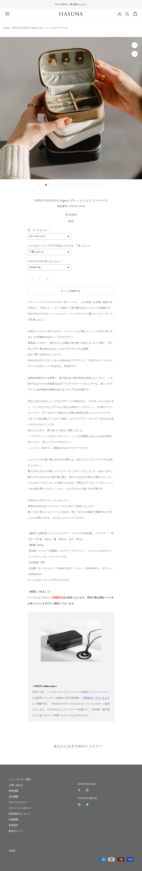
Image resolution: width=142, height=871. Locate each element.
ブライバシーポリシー (21, 808)
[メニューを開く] (7, 13)
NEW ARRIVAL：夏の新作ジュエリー (71, 4)
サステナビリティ (18, 802)
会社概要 (13, 796)
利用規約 (13, 825)
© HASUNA (14, 859)
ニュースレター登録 (19, 779)
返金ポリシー (16, 831)
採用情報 (13, 791)
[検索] (127, 14)
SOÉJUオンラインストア (96, 698)
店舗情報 (13, 819)
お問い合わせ (16, 785)
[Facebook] (79, 790)
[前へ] (39, 185)
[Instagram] (87, 790)
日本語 (12, 850)
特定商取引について (19, 814)
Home (6, 28)
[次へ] (102, 185)
